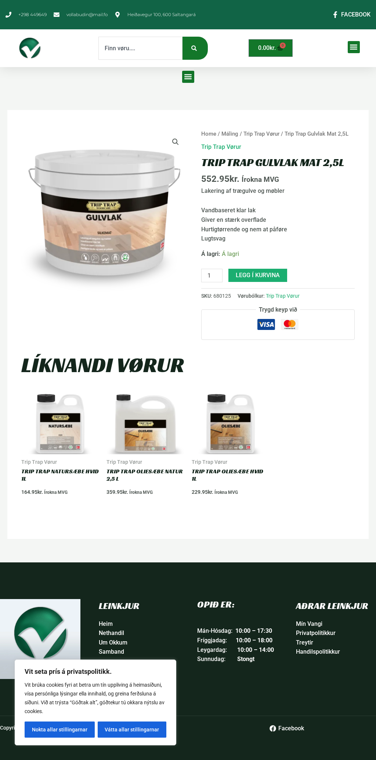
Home (208, 134)
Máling (229, 134)
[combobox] (140, 48)
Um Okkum (113, 642)
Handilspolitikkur (318, 651)
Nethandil (111, 632)
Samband (111, 651)
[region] (95, 702)
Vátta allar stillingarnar (132, 730)
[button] (354, 47)
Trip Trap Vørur (261, 134)
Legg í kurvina (258, 275)
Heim (106, 623)
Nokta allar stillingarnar (59, 730)
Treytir (304, 642)
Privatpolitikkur (316, 632)
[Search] (195, 48)
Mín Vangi (309, 623)
